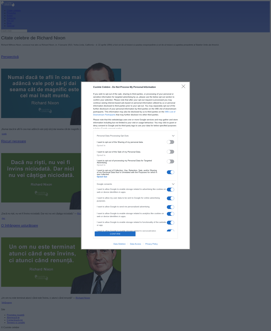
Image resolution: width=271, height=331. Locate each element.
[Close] (184, 87)
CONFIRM (115, 234)
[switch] (170, 142)
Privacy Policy (151, 244)
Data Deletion (119, 244)
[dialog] (135, 165)
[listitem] (135, 135)
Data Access (135, 244)
